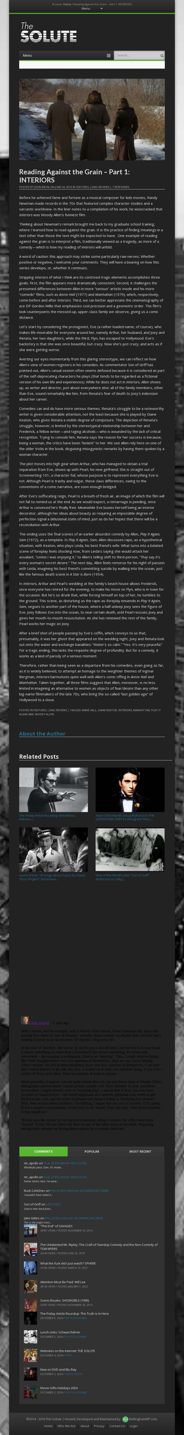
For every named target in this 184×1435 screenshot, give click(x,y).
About (84, 1426)
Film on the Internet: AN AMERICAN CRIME (79, 1190)
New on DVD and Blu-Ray (58, 1369)
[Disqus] (92, 950)
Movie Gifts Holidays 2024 (59, 1388)
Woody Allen (44, 714)
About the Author (42, 733)
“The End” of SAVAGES (56, 1226)
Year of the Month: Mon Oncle (65, 1163)
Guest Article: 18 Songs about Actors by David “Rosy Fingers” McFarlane (52, 877)
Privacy (99, 1426)
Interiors (125, 710)
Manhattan (141, 710)
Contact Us (117, 1426)
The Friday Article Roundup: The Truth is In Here (74, 1313)
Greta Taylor (73, 1374)
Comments (43, 1151)
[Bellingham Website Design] (125, 1419)
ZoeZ (68, 1355)
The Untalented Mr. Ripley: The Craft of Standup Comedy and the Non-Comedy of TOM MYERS (99, 1247)
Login (134, 1426)
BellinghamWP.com (143, 1419)
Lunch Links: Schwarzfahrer (60, 1332)
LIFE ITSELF (53, 1204)
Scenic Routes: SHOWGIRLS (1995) (64, 1300)
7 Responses (120, 187)
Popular (92, 1151)
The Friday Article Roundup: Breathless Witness (47, 817)
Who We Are (66, 1426)
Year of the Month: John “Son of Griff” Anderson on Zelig (123, 877)
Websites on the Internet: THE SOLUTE (67, 1351)
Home (67, 4)
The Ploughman (75, 1318)
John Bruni (42, 187)
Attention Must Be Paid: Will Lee (63, 1282)
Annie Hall (89, 710)
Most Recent (140, 1151)
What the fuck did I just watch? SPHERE (68, 1263)
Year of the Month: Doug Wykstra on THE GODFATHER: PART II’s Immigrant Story (125, 817)
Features (82, 187)
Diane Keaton (107, 710)
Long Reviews (99, 187)
